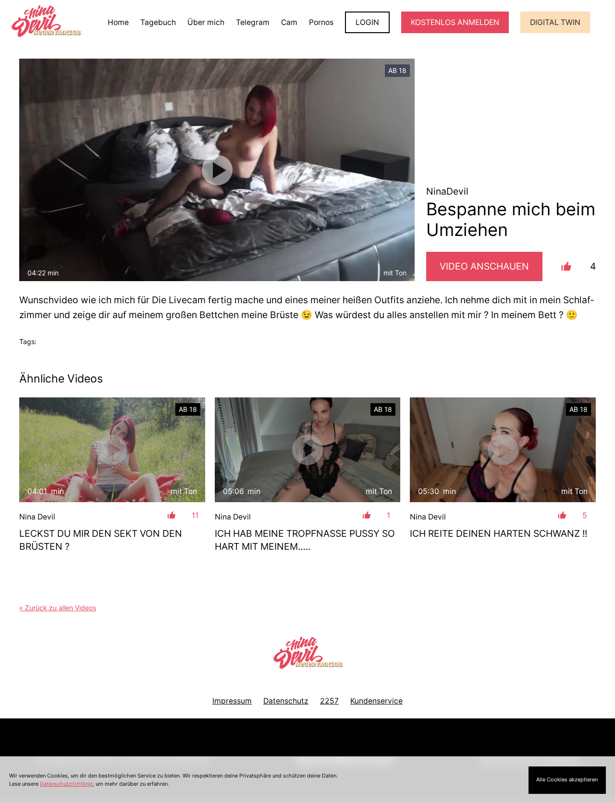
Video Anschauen (484, 266)
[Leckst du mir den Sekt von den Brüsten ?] (112, 449)
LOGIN (367, 22)
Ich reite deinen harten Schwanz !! (498, 533)
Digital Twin (555, 22)
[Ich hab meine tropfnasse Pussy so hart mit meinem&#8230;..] (308, 449)
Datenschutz (285, 700)
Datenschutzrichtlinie (66, 783)
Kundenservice (376, 700)
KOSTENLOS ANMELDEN (455, 22)
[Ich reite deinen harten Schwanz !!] (503, 449)
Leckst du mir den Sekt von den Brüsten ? (100, 540)
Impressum (232, 700)
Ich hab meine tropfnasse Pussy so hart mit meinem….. (305, 540)
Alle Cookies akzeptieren (567, 779)
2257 (329, 700)
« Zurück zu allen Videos (57, 608)
